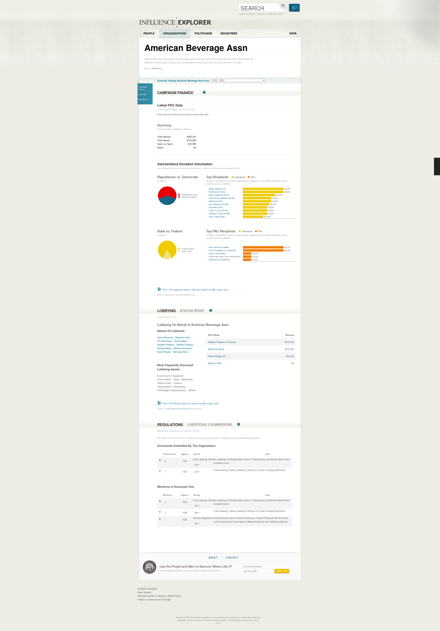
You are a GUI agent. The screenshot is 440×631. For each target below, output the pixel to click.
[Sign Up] (282, 571)
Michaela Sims (180, 351)
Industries (228, 34)
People (149, 34)
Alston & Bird (214, 363)
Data (293, 34)
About (213, 557)
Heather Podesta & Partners (222, 342)
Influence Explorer (177, 22)
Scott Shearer (164, 351)
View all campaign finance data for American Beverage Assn (195, 289)
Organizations (174, 34)
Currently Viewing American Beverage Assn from (183, 80)
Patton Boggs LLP (217, 356)
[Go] (295, 7)
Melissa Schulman (183, 348)
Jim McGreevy (164, 341)
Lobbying (142, 94)
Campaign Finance (143, 88)
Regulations (143, 99)
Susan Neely (180, 341)
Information (204, 92)
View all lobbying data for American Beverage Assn (190, 403)
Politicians (203, 34)
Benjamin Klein (182, 337)
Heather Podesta (165, 344)
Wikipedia (157, 68)
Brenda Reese (164, 348)
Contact (232, 557)
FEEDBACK (437, 166)
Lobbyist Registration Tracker (177, 408)
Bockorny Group (216, 349)
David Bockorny (165, 337)
